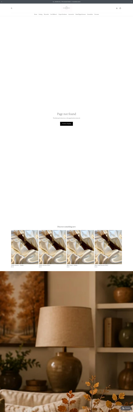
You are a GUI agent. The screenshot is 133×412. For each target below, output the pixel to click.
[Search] (11, 8)
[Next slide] (131, 1)
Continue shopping (66, 123)
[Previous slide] (1, 1)
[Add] (36, 261)
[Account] (117, 8)
